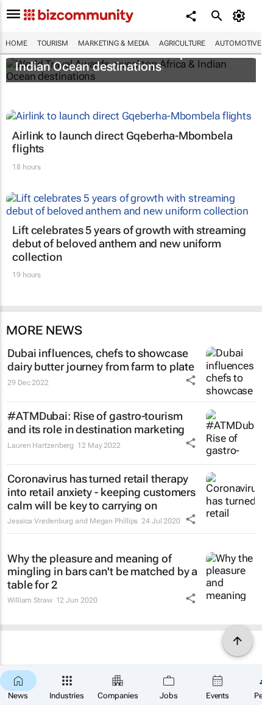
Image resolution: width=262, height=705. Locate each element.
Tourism (52, 43)
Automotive (238, 43)
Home (16, 43)
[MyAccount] (241, 16)
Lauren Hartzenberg (40, 445)
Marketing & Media (113, 43)
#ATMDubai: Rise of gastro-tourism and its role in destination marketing (96, 422)
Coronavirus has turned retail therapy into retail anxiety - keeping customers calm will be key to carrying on (101, 491)
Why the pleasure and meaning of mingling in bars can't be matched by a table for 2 (102, 571)
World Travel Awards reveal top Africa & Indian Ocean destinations (124, 60)
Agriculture (182, 43)
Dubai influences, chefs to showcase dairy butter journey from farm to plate (100, 360)
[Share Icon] (191, 380)
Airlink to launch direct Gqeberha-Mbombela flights (122, 142)
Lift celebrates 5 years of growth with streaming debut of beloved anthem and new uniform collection (129, 243)
